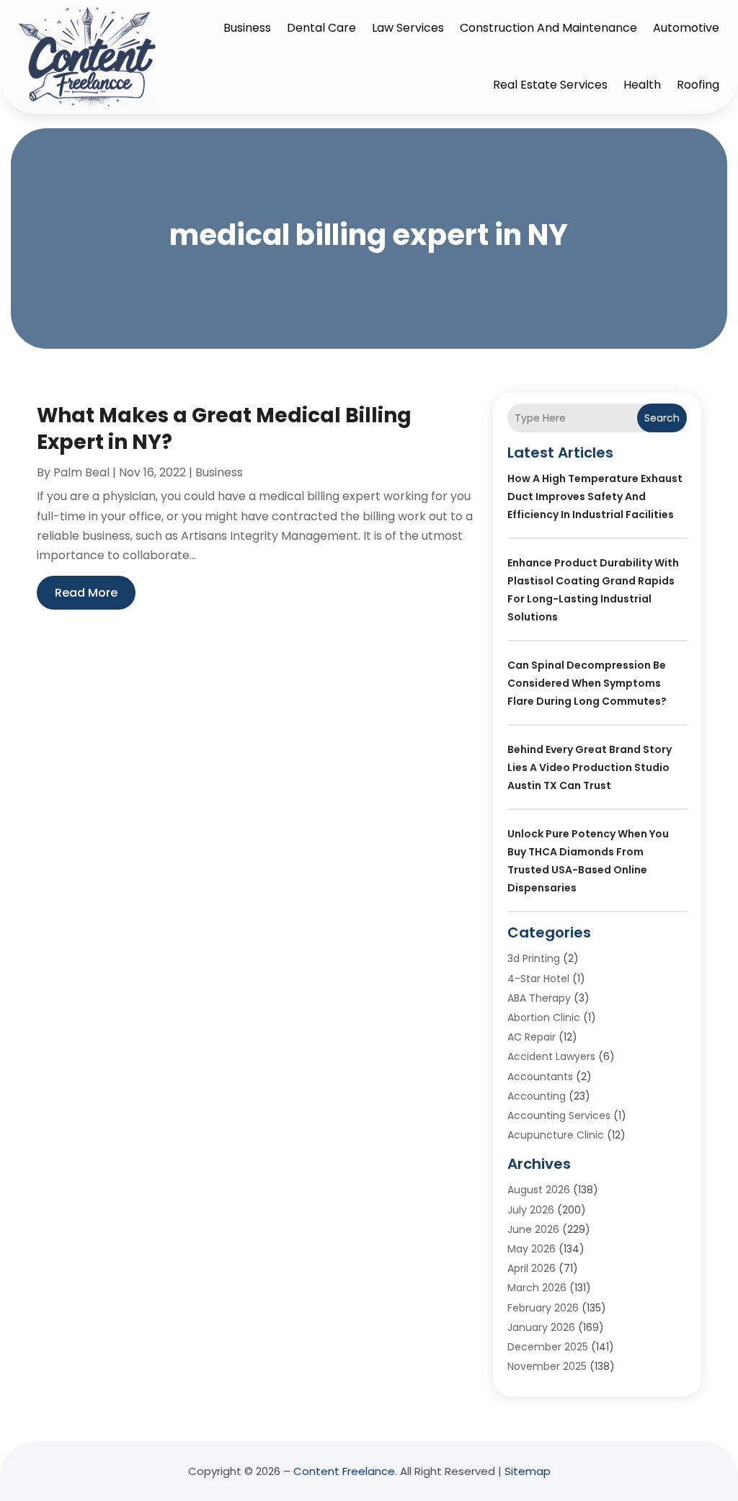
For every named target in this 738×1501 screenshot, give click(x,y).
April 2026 (531, 1268)
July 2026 (530, 1210)
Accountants (540, 1076)
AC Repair (531, 1037)
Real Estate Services (550, 84)
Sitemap (527, 1471)
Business (247, 27)
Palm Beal (81, 472)
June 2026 (533, 1229)
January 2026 (541, 1327)
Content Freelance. (345, 1471)
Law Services (408, 27)
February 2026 (543, 1308)
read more (86, 592)
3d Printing (533, 958)
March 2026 (536, 1287)
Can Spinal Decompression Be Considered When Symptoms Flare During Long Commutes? (587, 683)
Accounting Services (558, 1115)
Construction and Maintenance (548, 27)
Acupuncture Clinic (555, 1135)
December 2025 (547, 1347)
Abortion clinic (543, 1017)
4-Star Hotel (538, 978)
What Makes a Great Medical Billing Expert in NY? (224, 428)
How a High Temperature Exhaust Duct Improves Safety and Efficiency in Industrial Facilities (595, 496)
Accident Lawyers (551, 1056)
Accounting (536, 1096)
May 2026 (531, 1249)
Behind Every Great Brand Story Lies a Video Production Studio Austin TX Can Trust (589, 767)
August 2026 (538, 1189)
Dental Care (321, 27)
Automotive (686, 27)
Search (662, 418)
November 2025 (547, 1366)
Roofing (698, 84)
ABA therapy (539, 998)
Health (642, 84)
